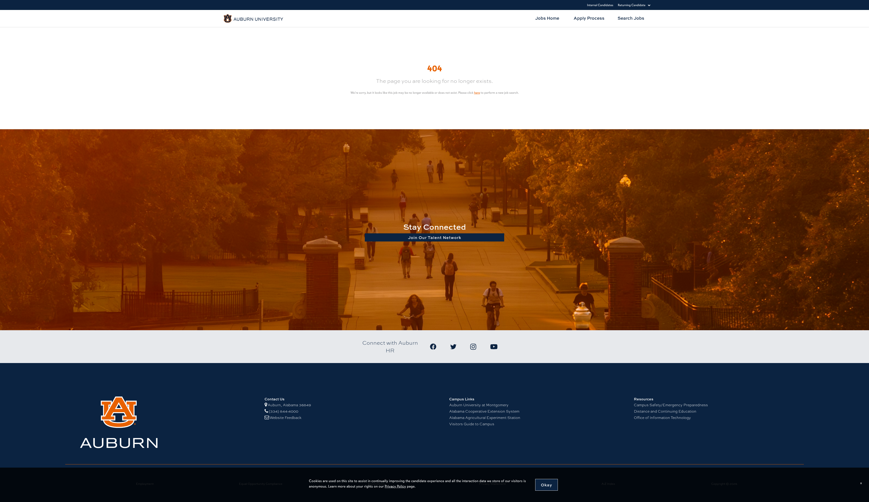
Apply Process (589, 18)
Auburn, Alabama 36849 (289, 405)
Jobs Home (547, 18)
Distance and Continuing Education (665, 411)
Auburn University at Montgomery (479, 405)
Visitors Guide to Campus (471, 424)
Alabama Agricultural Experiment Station (484, 417)
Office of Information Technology (662, 417)
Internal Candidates (600, 5)
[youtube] (500, 346)
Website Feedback (285, 417)
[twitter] (460, 346)
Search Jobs (631, 18)
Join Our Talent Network (434, 237)
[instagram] (480, 346)
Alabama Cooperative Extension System (484, 411)
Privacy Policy (395, 486)
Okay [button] (546, 485)
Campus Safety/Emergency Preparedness (671, 405)
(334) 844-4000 (283, 411)
